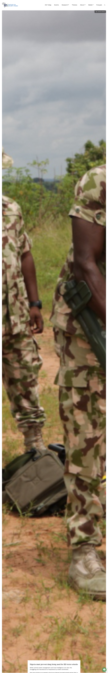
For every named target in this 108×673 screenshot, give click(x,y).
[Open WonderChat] (104, 670)
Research (65, 5)
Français (99, 5)
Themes (74, 5)
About (82, 5)
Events (56, 5)
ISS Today (48, 5)
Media (90, 5)
